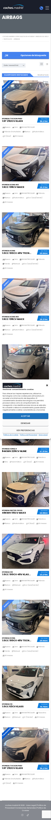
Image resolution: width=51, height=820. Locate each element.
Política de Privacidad (28, 435)
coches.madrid (11, 805)
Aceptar (25, 416)
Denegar (25, 423)
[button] (47, 385)
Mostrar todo (43, 75)
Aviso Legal (43, 435)
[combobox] (14, 65)
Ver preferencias (25, 430)
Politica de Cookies (10, 435)
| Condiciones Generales (25, 808)
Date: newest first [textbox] (11, 65)
